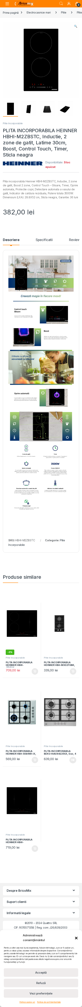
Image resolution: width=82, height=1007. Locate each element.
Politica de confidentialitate (49, 1002)
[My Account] (69, 3)
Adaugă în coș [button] (33, 671)
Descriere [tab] (11, 240)
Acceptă (41, 972)
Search (61, 4)
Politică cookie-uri (27, 1002)
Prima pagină (11, 12)
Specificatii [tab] (44, 240)
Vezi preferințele (41, 993)
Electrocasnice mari (39, 12)
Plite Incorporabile (13, 123)
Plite (63, 12)
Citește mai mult (72, 760)
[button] (76, 938)
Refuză (41, 983)
